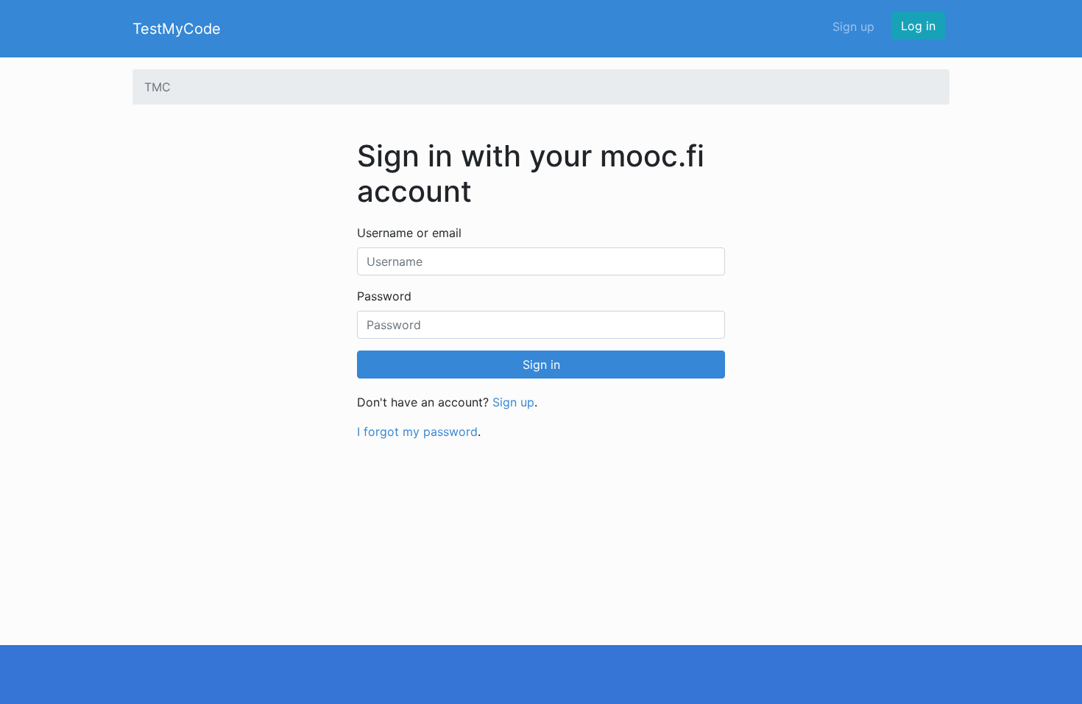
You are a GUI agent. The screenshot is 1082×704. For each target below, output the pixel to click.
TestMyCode (176, 29)
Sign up (853, 26)
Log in (918, 25)
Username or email (409, 232)
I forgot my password (417, 431)
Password (384, 296)
